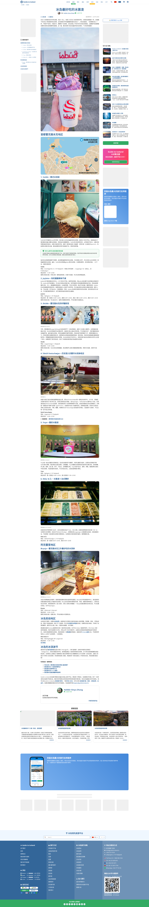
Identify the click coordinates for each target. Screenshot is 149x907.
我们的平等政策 (24, 862)
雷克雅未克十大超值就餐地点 (52, 667)
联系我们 (22, 865)
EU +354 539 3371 (111, 863)
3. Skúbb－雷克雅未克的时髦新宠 (29, 49)
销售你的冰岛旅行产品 (82, 884)
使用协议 (22, 854)
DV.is (45, 396)
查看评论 (51, 17)
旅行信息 (78, 854)
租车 (78, 2)
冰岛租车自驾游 (72, 623)
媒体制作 (50, 882)
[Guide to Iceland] (27, 2)
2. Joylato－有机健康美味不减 (28, 47)
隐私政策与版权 (24, 856)
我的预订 (50, 890)
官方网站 (43, 643)
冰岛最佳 (78, 868)
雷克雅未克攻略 (80, 856)
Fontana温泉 (85, 632)
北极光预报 (79, 873)
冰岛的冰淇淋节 (24, 69)
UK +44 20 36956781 (112, 860)
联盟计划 (78, 887)
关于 (106, 2)
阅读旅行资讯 (59, 681)
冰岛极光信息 (80, 865)
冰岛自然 (78, 851)
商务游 (50, 873)
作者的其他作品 (93, 701)
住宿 (49, 856)
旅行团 (68, 2)
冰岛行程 (78, 870)
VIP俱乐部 (51, 887)
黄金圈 (68, 632)
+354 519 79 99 (110, 852)
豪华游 (50, 876)
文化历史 (78, 859)
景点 (102, 2)
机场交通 (50, 862)
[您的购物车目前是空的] (124, 2)
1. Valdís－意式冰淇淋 (27, 45)
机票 (88, 2)
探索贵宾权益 (115, 162)
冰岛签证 (78, 848)
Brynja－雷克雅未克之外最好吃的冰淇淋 (29, 63)
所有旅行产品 (52, 848)
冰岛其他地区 (23, 66)
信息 (97, 2)
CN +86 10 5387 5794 (112, 865)
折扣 (92, 2)
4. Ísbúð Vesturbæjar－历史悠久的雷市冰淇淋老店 (29, 52)
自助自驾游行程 (52, 851)
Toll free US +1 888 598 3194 (114, 858)
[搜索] (111, 2)
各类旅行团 (83, 681)
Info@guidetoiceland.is (112, 850)
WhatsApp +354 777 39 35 (113, 868)
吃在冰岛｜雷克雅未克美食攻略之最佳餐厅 (56, 665)
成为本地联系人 (80, 882)
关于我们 (22, 848)
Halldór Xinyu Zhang (69, 13)
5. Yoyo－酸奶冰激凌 (26, 55)
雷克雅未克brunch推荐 (50, 670)
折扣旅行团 (51, 884)
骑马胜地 (50, 650)
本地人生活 (69, 681)
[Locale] (115, 2)
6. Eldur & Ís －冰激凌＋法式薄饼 (29, 57)
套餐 (73, 2)
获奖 (21, 851)
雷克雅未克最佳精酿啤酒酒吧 (52, 672)
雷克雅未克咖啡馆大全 (50, 669)
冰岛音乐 (78, 862)
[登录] (128, 2)
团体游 (50, 868)
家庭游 (50, 870)
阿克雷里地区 (23, 60)
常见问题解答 (24, 859)
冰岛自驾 (56, 621)
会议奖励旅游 (52, 879)
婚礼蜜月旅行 (52, 865)
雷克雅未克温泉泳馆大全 (56, 419)
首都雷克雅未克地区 (25, 43)
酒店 (83, 2)
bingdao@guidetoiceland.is (81, 683)
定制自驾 (93, 681)
